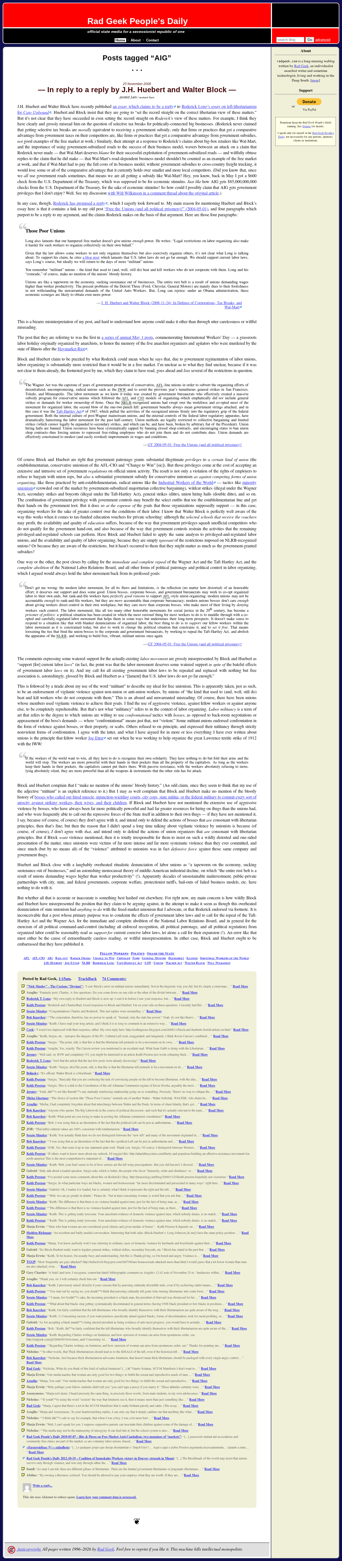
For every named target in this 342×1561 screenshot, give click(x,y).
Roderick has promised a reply (79, 203)
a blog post (91, 257)
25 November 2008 (137, 84)
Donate (306, 126)
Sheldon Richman (38, 1232)
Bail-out (61, 958)
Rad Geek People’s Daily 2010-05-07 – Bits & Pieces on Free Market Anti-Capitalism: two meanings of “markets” (103, 1436)
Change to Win (103, 958)
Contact (152, 40)
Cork (30, 1029)
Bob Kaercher (35, 1017)
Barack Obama (80, 958)
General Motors (154, 958)
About (136, 40)
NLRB (86, 962)
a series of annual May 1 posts (127, 337)
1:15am (65, 978)
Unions (158, 962)
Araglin (31, 1104)
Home (120, 40)
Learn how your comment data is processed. (106, 1497)
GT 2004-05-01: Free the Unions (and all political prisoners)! (195, 444)
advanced (322, 40)
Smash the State (160, 953)
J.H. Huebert (53, 962)
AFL (27, 958)
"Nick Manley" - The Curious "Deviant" (54, 986)
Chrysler (123, 958)
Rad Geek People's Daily (137, 21)
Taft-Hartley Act (69, 411)
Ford (136, 958)
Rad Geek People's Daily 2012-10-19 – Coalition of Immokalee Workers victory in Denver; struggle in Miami (100, 1458)
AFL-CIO (38, 958)
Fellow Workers (114, 953)
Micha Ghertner (37, 1098)
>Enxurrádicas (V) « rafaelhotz (47, 1447)
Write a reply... (42, 1485)
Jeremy (31, 1054)
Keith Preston (35, 1005)
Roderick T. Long (38, 998)
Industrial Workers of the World (185, 482)
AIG (50, 958)
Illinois (192, 958)
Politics (138, 953)
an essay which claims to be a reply (143, 106)
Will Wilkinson (218, 962)
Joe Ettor (95, 738)
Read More (240, 986)
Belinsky (32, 1073)
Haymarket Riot (71, 348)
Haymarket (176, 958)
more (315, 80)
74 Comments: (114, 978)
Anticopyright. (28, 1549)
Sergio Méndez (36, 1011)
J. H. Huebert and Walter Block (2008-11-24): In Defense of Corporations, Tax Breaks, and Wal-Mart (171, 304)
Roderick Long (103, 962)
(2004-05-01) (157, 208)
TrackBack (87, 978)
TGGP (30, 1262)
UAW (148, 962)
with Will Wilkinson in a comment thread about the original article (163, 193)
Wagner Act (174, 962)
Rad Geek (33, 1368)
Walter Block (195, 962)
